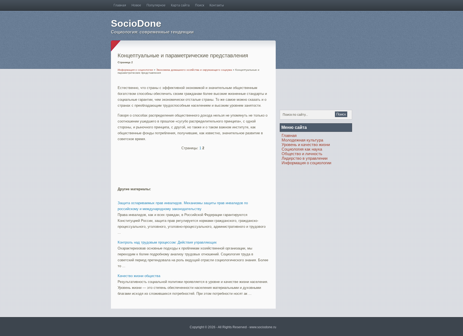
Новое (136, 5)
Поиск (199, 5)
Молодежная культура (302, 140)
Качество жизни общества (139, 276)
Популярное (156, 5)
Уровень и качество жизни (306, 144)
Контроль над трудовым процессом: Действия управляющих (167, 242)
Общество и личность (302, 153)
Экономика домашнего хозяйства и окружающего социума (194, 69)
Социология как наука (302, 149)
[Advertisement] (180, 166)
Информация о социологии (135, 69)
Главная (120, 5)
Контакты (217, 5)
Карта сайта (180, 5)
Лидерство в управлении (304, 158)
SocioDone (136, 23)
